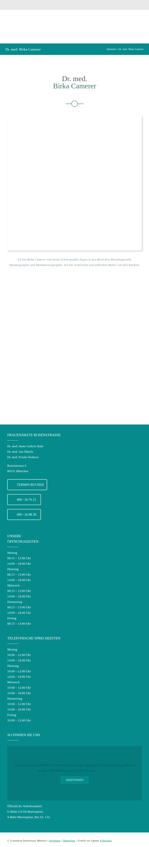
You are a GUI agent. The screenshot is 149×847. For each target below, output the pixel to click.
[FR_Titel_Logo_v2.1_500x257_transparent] (38, 18)
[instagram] (140, 840)
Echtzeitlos (106, 840)
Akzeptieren (74, 780)
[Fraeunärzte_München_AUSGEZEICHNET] (117, 2)
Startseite (111, 49)
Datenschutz (69, 840)
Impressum (104, 770)
